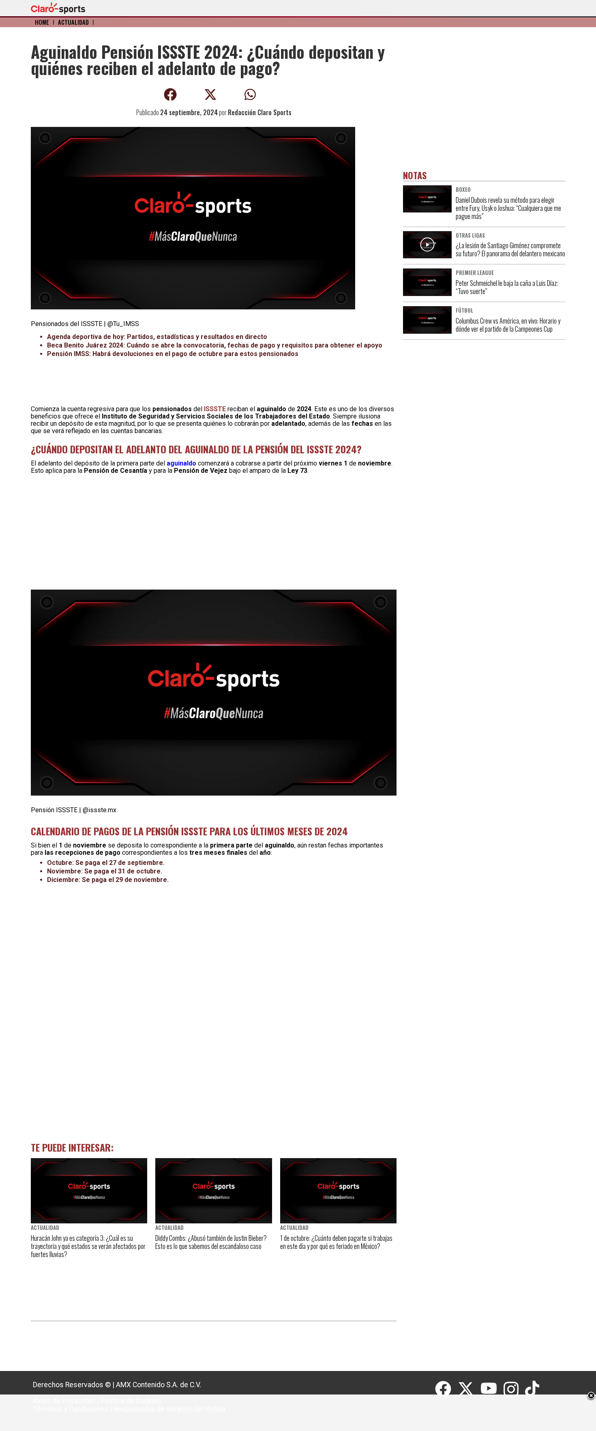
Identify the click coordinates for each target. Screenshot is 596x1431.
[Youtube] (492, 1389)
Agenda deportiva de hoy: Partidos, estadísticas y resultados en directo (157, 337)
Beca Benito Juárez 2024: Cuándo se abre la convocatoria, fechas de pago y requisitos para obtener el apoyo (214, 345)
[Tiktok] (533, 1389)
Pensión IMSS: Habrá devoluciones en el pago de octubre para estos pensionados (172, 354)
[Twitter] (469, 1389)
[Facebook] (446, 1389)
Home (42, 22)
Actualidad (73, 22)
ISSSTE (215, 409)
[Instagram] (514, 1389)
